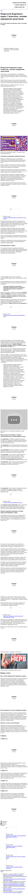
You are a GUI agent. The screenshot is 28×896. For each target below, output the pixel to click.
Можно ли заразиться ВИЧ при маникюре (13, 875)
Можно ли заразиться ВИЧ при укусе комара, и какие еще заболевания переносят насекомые (14, 884)
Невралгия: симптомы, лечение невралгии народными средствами (13, 616)
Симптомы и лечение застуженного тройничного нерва (14, 846)
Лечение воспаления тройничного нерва (12, 502)
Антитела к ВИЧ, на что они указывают (12, 892)
